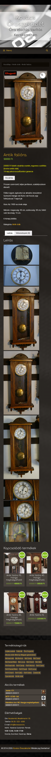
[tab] (10, 233)
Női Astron (19, 658)
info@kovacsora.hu (17, 725)
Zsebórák (36, 673)
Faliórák (19, 651)
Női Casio (36, 658)
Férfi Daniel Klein (11, 669)
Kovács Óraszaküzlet (22, 748)
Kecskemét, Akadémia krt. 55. (19, 718)
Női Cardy (28, 658)
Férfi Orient (9, 673)
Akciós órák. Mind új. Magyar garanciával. (20, 655)
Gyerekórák (9, 676)
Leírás (10, 233)
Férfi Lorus (32, 669)
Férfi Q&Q (18, 673)
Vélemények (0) (23, 233)
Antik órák (16, 65)
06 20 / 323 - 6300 (18, 722)
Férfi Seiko (28, 673)
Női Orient (30, 662)
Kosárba (9, 178)
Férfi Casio (40, 666)
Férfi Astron (30, 666)
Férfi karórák (10, 666)
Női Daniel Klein (11, 662)
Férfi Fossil (23, 669)
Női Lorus (21, 662)
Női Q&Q (38, 662)
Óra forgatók (28, 651)
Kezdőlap (7, 65)
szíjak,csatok (10, 651)
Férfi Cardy (20, 666)
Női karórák (9, 658)
